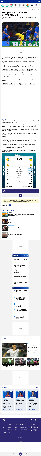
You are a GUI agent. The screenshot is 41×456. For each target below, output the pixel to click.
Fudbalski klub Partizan (7, 341)
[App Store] (34, 430)
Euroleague (10, 232)
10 (23, 391)
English (16, 427)
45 (6, 219)
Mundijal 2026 (36, 341)
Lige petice (5, 363)
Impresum (21, 426)
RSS (20, 432)
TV (15, 426)
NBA (9, 219)
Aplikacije (22, 430)
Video (16, 424)
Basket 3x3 (10, 212)
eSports (9, 427)
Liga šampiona (29, 341)
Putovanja (4, 432)
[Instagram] (35, 420)
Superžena (10, 426)
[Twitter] (33, 420)
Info (3, 424)
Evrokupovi (30, 398)
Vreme (16, 429)
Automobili (10, 430)
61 (6, 212)
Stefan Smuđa (31, 409)
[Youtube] (37, 420)
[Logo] (4, 1)
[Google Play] (34, 427)
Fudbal (4, 9)
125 (14, 316)
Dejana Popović (6, 409)
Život (3, 429)
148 (14, 309)
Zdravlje (4, 430)
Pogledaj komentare (32, 205)
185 (14, 303)
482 (14, 290)
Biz (3, 427)
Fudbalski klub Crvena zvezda (18, 341)
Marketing (22, 424)
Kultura (9, 424)
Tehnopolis (10, 429)
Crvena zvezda (11, 226)
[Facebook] (31, 420)
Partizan (29, 343)
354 (14, 297)
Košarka (5, 398)
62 (36, 391)
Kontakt (21, 433)
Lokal (9, 432)
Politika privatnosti (23, 429)
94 (10, 205)
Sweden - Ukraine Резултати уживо (7, 119)
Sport (4, 426)
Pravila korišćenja (23, 427)
